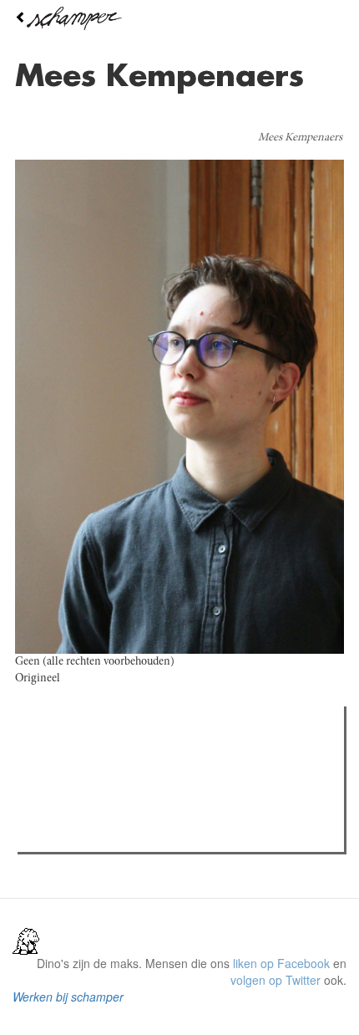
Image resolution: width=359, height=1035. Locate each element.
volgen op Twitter (275, 979)
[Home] (179, 18)
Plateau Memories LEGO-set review (145, 834)
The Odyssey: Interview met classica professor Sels (185, 812)
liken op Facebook (281, 963)
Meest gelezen (75, 756)
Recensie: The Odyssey (113, 791)
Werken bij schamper (68, 996)
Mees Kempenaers (300, 138)
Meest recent (168, 756)
